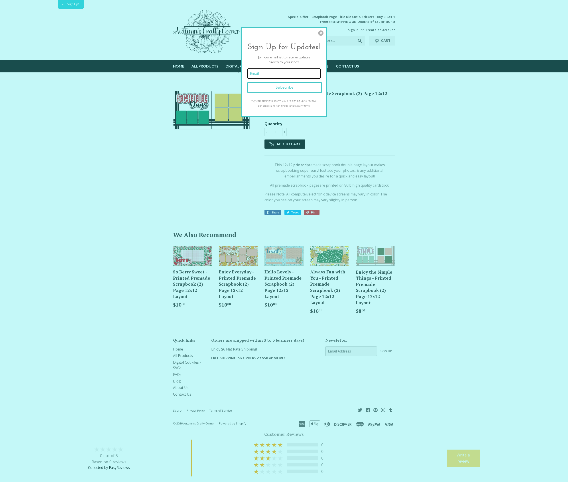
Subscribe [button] (284, 87)
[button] (320, 33)
